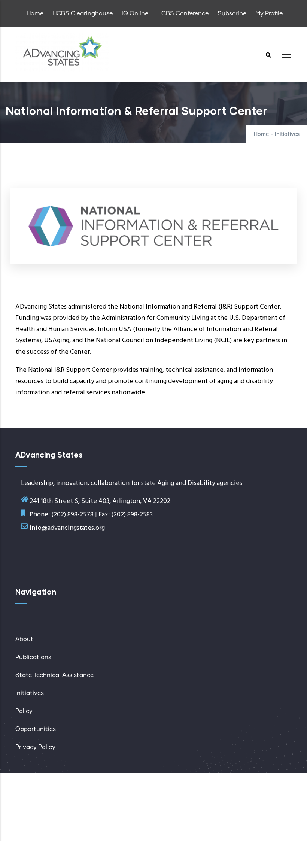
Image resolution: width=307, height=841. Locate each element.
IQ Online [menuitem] (135, 13)
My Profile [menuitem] (269, 13)
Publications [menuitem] (33, 657)
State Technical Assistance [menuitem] (54, 675)
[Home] (62, 52)
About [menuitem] (24, 639)
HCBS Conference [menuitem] (183, 13)
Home (261, 134)
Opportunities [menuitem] (35, 729)
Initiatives (287, 134)
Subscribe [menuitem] (232, 13)
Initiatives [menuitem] (29, 693)
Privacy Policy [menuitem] (35, 747)
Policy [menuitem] (24, 711)
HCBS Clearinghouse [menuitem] (82, 13)
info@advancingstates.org (67, 528)
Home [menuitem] (35, 13)
